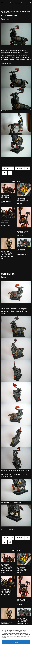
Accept (16, 642)
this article (4, 60)
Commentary (4, 196)
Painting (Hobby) (5, 12)
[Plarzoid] (16, 3)
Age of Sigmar (5, 11)
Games (28, 11)
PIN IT (17, 76)
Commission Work (14, 11)
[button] (29, 627)
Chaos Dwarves (11, 529)
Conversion (23, 11)
